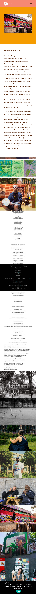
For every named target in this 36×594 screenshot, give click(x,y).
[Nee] (34, 587)
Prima (18, 591)
